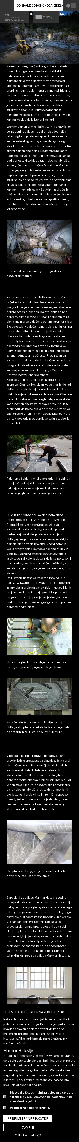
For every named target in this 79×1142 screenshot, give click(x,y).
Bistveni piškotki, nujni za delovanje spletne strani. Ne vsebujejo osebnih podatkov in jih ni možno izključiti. (41, 1097)
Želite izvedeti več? (28, 1135)
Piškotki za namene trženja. (30, 1107)
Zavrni (28, 1127)
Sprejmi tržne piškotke (28, 1118)
